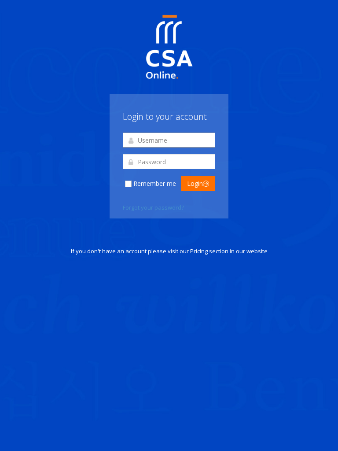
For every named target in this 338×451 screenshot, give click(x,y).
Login (195, 183)
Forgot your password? (153, 207)
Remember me (154, 183)
